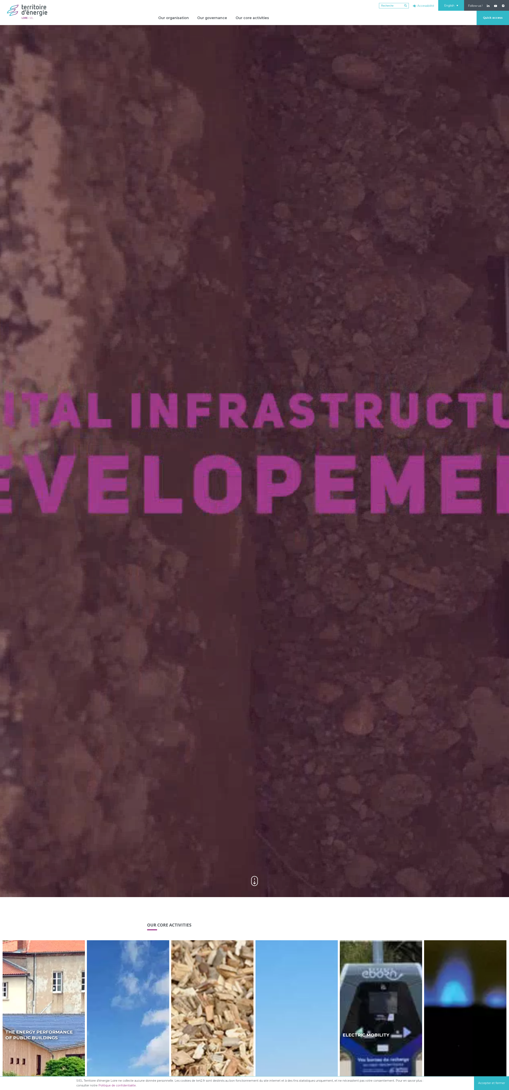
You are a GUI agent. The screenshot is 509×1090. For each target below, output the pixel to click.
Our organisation (173, 18)
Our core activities (252, 18)
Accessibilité (425, 6)
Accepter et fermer (491, 1083)
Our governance (212, 18)
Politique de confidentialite (117, 1085)
